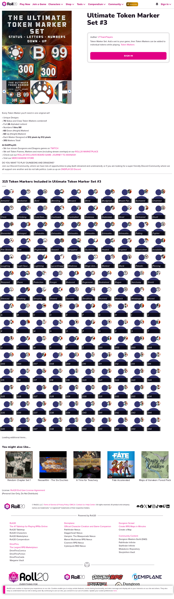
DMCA (72, 504)
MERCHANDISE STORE (23, 158)
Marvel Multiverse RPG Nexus (78, 539)
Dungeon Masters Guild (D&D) (133, 539)
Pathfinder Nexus (72, 529)
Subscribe (133, 4)
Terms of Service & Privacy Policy (56, 504)
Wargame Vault (17, 560)
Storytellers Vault (127, 552)
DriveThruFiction (17, 553)
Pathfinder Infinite (127, 542)
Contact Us (80, 504)
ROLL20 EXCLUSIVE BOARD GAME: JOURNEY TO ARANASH (46, 154)
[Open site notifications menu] (157, 4)
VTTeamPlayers (105, 37)
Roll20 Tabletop (17, 529)
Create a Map (125, 529)
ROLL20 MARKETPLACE (86, 151)
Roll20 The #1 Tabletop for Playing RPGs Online (29, 525)
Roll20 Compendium (19, 539)
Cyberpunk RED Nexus (75, 546)
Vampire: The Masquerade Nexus (79, 536)
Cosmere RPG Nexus (74, 542)
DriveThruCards (17, 557)
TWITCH (54, 148)
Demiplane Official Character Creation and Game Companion (87, 525)
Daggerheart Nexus (73, 532)
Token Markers (127, 44)
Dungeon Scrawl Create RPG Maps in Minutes (132, 525)
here (115, 590)
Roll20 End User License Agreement (27, 490)
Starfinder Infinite (127, 545)
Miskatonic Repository (129, 548)
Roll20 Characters (18, 532)
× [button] (171, 588)
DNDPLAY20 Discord (71, 169)
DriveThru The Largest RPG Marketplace (24, 545)
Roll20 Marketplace (19, 536)
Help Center (90, 504)
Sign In (128, 55)
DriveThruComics (18, 550)
